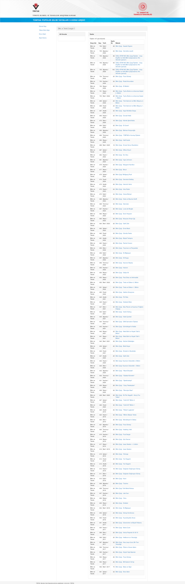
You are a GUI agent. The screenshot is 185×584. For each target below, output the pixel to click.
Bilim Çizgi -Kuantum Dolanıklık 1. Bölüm (128, 366)
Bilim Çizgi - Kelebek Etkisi (124, 302)
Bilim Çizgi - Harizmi (122, 268)
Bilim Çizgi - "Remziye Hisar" (124, 390)
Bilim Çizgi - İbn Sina (122, 155)
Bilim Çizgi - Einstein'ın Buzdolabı (126, 351)
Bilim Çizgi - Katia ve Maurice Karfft (126, 199)
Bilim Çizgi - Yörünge (122, 454)
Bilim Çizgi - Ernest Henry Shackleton (127, 145)
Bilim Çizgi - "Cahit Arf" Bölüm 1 (125, 405)
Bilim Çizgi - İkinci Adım (123, 572)
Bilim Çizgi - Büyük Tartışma (124, 238)
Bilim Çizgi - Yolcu (121, 498)
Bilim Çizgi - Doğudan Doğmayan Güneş (128, 469)
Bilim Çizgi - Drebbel (122, 503)
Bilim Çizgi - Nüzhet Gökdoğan (125, 341)
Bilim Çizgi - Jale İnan (122, 493)
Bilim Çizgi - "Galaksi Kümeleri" (125, 375)
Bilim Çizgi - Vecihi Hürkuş (123, 312)
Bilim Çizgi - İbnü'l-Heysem (124, 214)
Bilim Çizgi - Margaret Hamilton (125, 165)
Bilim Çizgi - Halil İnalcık (123, 140)
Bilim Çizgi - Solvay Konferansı (125, 513)
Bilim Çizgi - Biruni (121, 169)
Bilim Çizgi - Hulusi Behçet (124, 194)
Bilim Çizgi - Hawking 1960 (124, 429)
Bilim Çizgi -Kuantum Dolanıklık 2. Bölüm (128, 361)
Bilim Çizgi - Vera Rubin (123, 189)
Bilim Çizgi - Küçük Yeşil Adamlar (126, 552)
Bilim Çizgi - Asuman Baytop (124, 263)
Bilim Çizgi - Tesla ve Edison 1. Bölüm (127, 287)
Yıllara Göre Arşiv (44, 30)
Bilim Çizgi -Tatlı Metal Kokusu (125, 488)
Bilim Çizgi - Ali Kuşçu (122, 258)
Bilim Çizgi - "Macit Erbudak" (124, 371)
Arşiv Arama (42, 38)
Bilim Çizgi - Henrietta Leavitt (124, 51)
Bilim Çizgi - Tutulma (122, 483)
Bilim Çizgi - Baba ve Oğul (123, 567)
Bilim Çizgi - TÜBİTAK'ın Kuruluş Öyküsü (128, 135)
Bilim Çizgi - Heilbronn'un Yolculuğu (126, 537)
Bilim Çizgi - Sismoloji (122, 204)
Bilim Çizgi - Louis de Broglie (124, 209)
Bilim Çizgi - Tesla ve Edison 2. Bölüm (127, 282)
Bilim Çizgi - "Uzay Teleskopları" (125, 385)
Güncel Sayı (42, 26)
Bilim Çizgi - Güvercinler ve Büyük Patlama (129, 523)
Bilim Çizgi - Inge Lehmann (124, 160)
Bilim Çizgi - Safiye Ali (122, 272)
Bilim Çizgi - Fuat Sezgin (123, 434)
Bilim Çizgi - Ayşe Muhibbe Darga (126, 111)
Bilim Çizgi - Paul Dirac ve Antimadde (127, 277)
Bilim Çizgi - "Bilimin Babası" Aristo (126, 415)
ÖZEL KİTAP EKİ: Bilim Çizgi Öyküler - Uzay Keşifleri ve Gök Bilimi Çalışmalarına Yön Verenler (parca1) (129, 58)
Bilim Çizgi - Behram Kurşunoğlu (125, 130)
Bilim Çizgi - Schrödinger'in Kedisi (126, 326)
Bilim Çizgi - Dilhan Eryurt (123, 150)
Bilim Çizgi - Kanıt (121, 478)
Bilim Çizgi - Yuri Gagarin (123, 459)
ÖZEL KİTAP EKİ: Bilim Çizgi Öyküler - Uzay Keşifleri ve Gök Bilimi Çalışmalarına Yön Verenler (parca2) (129, 65)
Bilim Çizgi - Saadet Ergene (124, 46)
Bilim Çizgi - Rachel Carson (124, 243)
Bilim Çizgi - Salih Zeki (122, 223)
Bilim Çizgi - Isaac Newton (123, 449)
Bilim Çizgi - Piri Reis (122, 297)
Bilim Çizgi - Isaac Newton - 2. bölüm (127, 444)
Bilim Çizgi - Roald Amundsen (125, 81)
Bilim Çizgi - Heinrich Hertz (124, 184)
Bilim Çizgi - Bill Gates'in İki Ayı (125, 562)
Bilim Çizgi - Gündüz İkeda (124, 233)
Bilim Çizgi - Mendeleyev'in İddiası (126, 420)
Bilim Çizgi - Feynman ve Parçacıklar (127, 248)
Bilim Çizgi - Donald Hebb (123, 116)
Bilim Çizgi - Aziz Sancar (123, 439)
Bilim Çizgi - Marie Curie (123, 528)
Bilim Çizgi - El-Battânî (122, 86)
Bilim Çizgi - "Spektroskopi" (124, 380)
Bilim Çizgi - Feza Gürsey (123, 76)
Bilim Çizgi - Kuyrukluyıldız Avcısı (125, 518)
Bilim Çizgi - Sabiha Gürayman (125, 292)
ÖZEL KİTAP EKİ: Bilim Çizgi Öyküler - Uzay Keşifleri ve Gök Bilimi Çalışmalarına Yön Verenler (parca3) (129, 71)
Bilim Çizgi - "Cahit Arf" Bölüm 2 (125, 400)
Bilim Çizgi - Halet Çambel (123, 317)
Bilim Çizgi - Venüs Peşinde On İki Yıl (127, 532)
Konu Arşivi (42, 34)
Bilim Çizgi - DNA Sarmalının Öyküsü (127, 322)
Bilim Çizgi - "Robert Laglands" (125, 410)
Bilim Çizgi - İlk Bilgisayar (123, 253)
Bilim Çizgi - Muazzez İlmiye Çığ (125, 219)
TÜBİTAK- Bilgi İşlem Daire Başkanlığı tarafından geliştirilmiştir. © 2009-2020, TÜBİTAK (55, 583)
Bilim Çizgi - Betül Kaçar (123, 346)
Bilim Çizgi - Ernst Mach (123, 228)
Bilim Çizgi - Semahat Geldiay (125, 179)
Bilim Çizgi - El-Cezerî (122, 125)
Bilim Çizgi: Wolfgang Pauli (124, 174)
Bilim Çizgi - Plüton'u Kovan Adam (126, 547)
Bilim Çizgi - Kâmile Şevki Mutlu (125, 120)
